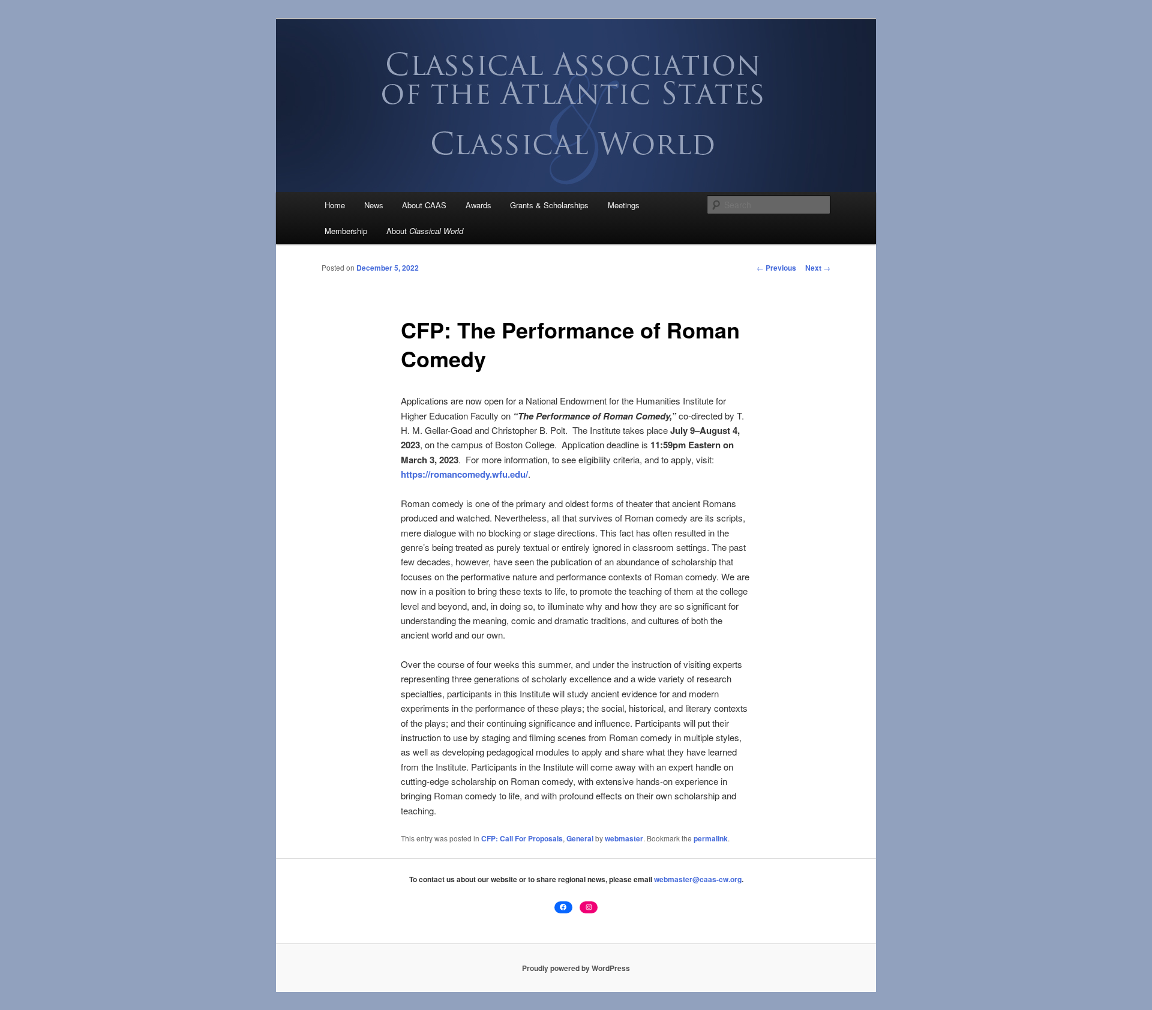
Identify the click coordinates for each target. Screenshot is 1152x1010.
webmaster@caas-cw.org (698, 879)
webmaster (624, 838)
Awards (478, 205)
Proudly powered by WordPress (576, 968)
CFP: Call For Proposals (522, 838)
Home (335, 205)
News (373, 205)
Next (817, 267)
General (579, 838)
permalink (711, 838)
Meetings (624, 205)
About (424, 230)
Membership (346, 230)
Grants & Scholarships (549, 205)
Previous (776, 267)
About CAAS (424, 205)
